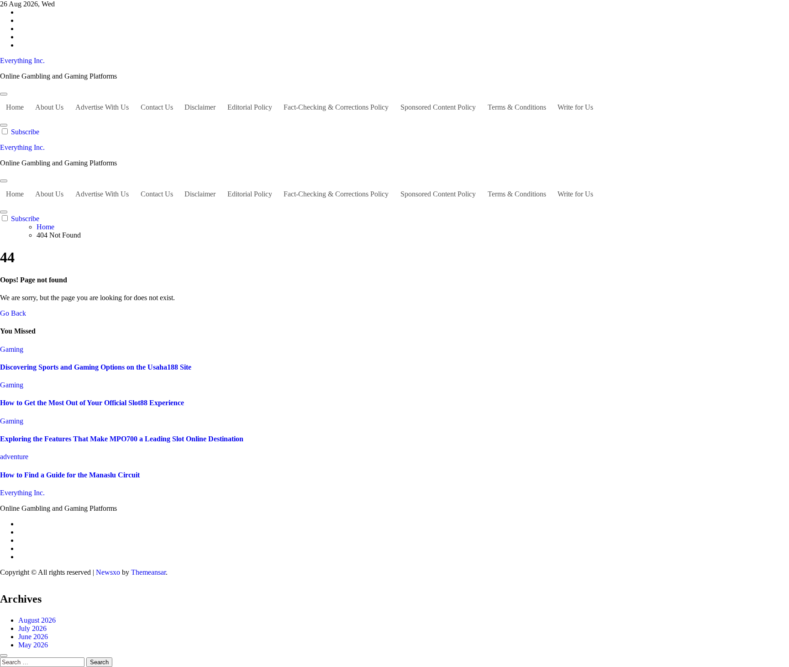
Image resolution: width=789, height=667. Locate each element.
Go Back (13, 313)
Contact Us (157, 107)
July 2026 (32, 628)
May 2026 (33, 645)
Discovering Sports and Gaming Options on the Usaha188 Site (95, 367)
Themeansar (148, 572)
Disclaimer (200, 107)
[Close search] (3, 655)
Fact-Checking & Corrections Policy (336, 107)
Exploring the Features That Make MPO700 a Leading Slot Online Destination (121, 439)
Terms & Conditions (517, 107)
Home (15, 107)
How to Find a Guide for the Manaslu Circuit (70, 475)
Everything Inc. (22, 60)
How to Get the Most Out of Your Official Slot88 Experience (92, 403)
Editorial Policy (249, 107)
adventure (14, 457)
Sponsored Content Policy (438, 107)
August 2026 (37, 620)
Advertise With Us (102, 107)
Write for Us (575, 107)
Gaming (11, 349)
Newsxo (108, 572)
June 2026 (33, 637)
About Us (49, 107)
